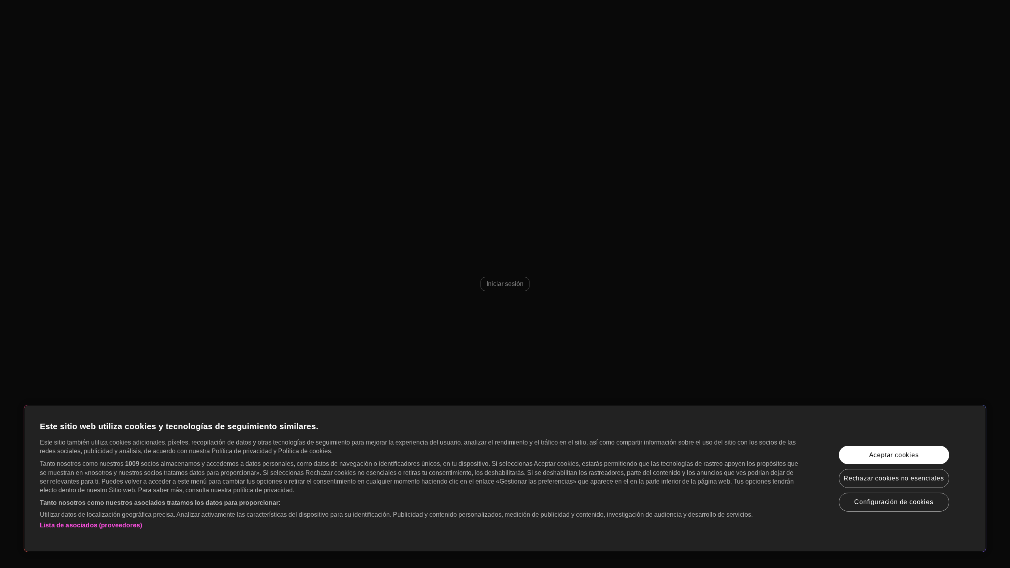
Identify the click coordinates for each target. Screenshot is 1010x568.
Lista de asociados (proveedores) (91, 525)
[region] (505, 478)
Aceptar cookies (894, 455)
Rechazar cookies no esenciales (894, 478)
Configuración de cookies (893, 502)
